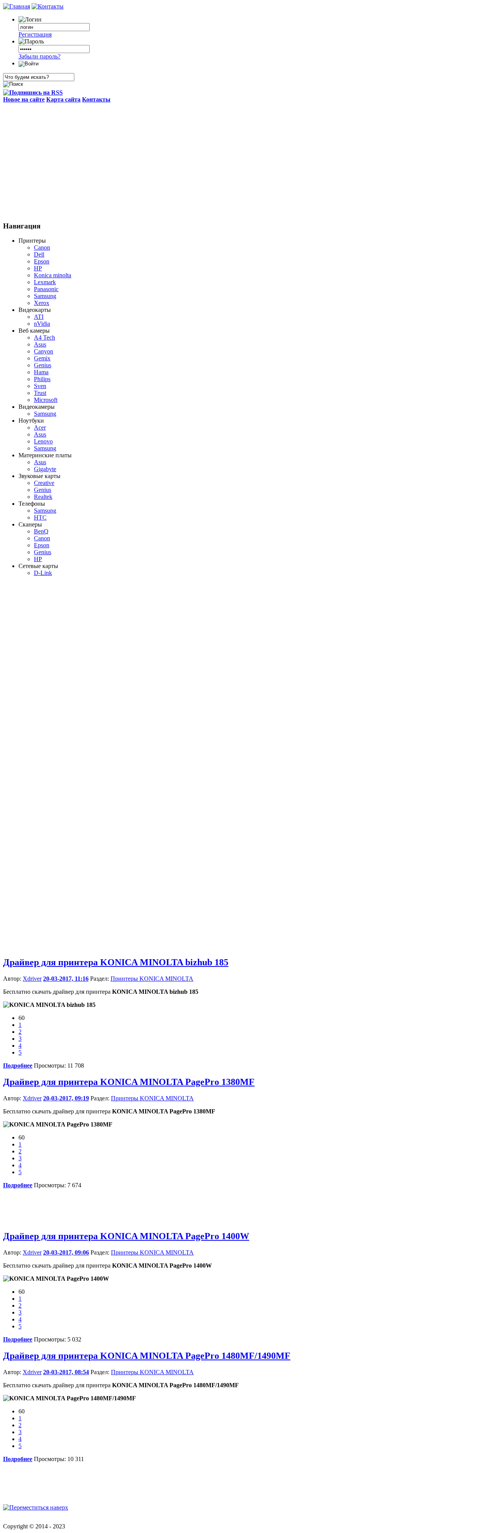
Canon (42, 247)
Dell (39, 254)
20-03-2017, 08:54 (66, 1372)
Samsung (45, 296)
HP (38, 268)
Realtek (43, 496)
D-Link (43, 573)
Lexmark (45, 282)
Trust (40, 393)
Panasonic (46, 289)
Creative (44, 483)
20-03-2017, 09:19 (66, 1098)
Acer (40, 427)
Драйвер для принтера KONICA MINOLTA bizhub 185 (115, 962)
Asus (40, 344)
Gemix (42, 358)
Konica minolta (52, 275)
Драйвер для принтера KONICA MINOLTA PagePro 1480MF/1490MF (146, 1356)
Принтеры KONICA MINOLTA (152, 978)
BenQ (41, 531)
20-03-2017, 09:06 (66, 1252)
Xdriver (32, 978)
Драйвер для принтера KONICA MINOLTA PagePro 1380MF (129, 1082)
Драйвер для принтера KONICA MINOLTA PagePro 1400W (126, 1236)
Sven (40, 386)
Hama (41, 372)
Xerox (41, 303)
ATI (39, 316)
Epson (41, 261)
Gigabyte (45, 469)
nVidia (42, 323)
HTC (40, 517)
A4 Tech (44, 337)
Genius (42, 365)
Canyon (43, 351)
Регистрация (35, 34)
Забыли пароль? (39, 56)
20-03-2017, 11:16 (66, 978)
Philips (42, 379)
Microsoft (45, 400)
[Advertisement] (246, 161)
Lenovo (43, 441)
